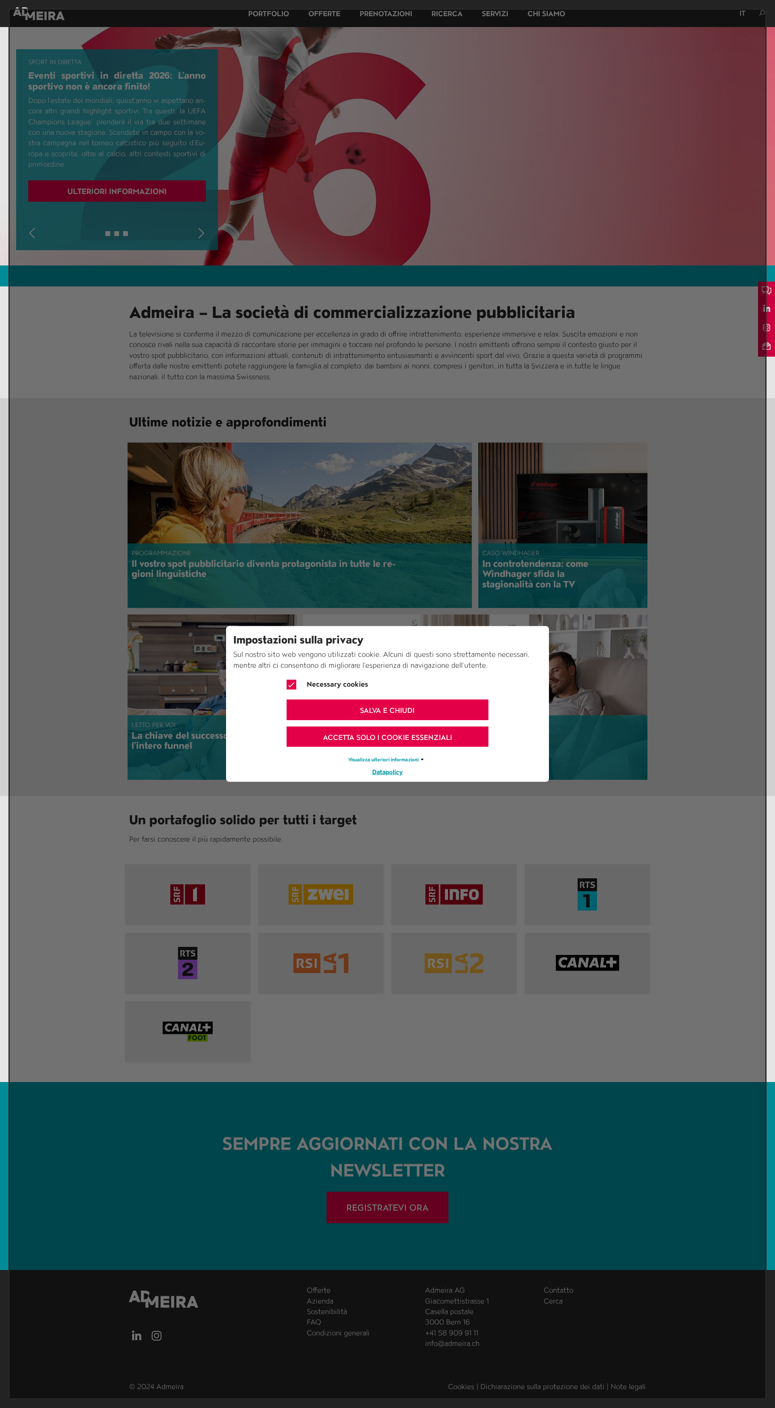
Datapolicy (387, 772)
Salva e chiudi (387, 710)
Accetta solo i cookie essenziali (387, 737)
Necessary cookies (337, 684)
